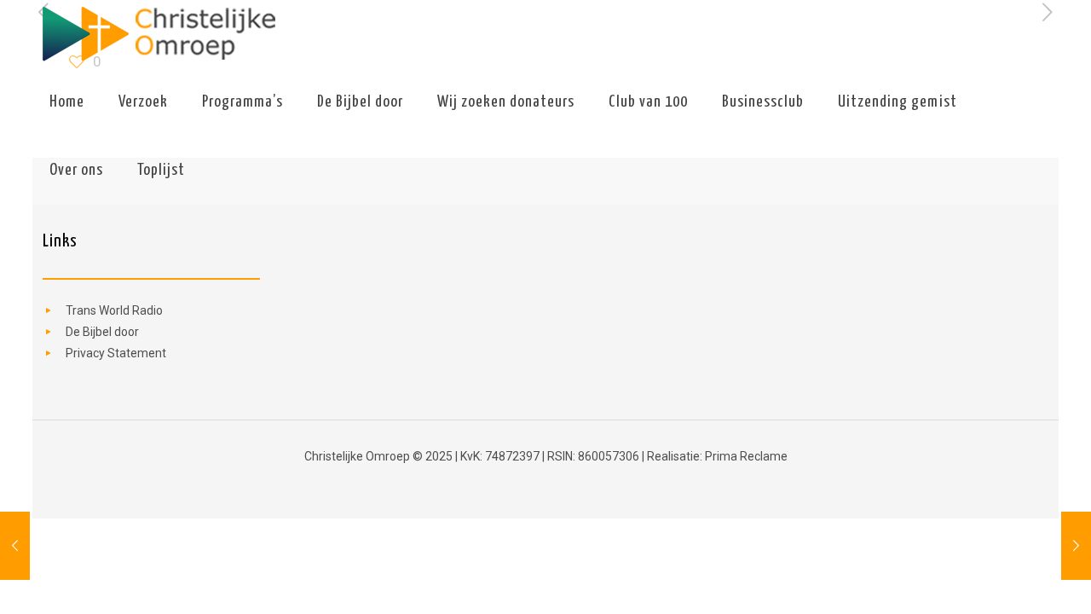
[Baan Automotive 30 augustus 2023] (1076, 546)
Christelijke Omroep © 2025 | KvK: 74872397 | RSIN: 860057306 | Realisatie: (504, 456)
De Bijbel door (102, 332)
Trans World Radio (114, 310)
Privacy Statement (116, 353)
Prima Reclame (746, 456)
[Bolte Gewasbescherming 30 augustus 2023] (15, 546)
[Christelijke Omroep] (158, 34)
